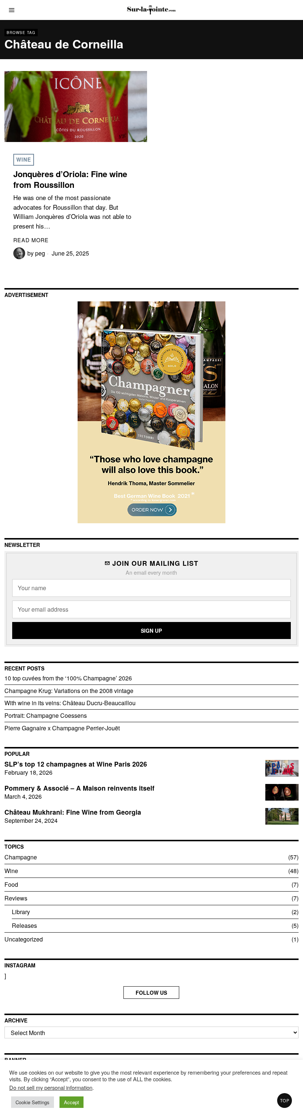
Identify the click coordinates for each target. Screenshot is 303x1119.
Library (21, 911)
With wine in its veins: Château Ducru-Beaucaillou (70, 703)
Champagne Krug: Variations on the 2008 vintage (68, 690)
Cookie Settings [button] (33, 1102)
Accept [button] (71, 1102)
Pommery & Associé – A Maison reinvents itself (79, 788)
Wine (23, 159)
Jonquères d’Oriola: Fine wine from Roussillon (70, 179)
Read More (31, 240)
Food (11, 884)
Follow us (151, 992)
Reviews (15, 898)
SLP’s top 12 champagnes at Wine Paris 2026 (75, 764)
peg (40, 253)
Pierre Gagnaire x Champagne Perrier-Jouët (62, 728)
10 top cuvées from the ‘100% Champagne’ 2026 (68, 678)
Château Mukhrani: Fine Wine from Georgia (72, 812)
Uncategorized (23, 939)
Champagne (20, 857)
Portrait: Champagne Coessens (45, 715)
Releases (24, 925)
